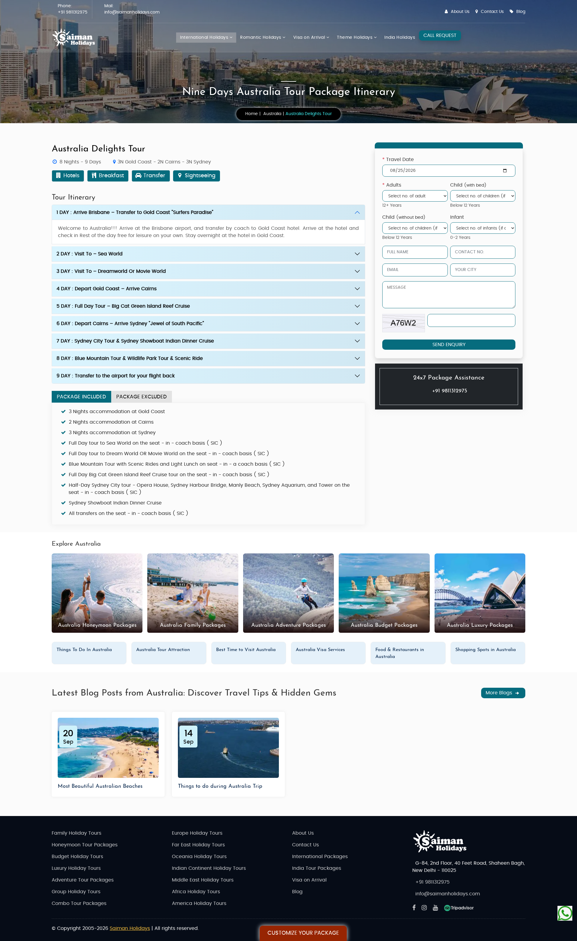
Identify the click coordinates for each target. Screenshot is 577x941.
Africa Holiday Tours (196, 891)
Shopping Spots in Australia (485, 649)
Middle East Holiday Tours (203, 880)
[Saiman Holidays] (76, 37)
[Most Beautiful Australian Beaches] (108, 747)
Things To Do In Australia (84, 649)
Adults (391, 185)
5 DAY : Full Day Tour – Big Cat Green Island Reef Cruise (123, 306)
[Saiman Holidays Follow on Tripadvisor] (459, 908)
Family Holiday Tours (76, 833)
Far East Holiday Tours (198, 844)
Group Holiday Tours (76, 891)
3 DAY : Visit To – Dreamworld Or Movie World (111, 271)
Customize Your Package (303, 933)
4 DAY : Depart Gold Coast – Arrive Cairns (106, 288)
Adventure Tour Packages (83, 880)
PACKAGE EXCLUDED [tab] (141, 396)
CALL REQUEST (439, 35)
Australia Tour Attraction (163, 649)
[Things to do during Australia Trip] (228, 747)
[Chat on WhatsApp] (564, 914)
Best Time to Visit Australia (246, 649)
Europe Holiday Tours (197, 833)
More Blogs (500, 692)
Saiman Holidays (130, 928)
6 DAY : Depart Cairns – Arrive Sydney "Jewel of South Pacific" (130, 323)
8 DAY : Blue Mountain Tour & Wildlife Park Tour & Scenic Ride (129, 358)
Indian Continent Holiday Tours (209, 868)
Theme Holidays (355, 37)
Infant (457, 217)
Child (468, 185)
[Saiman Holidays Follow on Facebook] (414, 908)
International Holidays (205, 37)
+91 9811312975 (72, 12)
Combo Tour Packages (79, 903)
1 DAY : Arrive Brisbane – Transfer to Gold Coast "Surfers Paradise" (134, 212)
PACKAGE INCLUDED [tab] (81, 396)
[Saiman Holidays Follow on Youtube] (435, 908)
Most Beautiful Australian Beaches (100, 786)
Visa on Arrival (309, 37)
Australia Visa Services (320, 649)
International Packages (320, 856)
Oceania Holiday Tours (199, 856)
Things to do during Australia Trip (220, 786)
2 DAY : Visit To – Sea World (89, 253)
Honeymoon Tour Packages (85, 844)
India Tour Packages (316, 868)
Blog (520, 12)
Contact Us (492, 12)
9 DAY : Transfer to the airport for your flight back (115, 375)
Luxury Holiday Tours (76, 868)
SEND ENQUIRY (448, 344)
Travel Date (398, 159)
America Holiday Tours (199, 903)
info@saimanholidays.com (132, 12)
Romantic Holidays (261, 37)
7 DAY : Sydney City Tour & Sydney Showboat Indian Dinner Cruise (135, 341)
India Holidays (399, 37)
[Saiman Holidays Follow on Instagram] (424, 908)
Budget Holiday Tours (77, 856)
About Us (460, 12)
